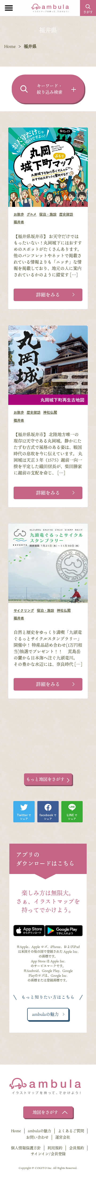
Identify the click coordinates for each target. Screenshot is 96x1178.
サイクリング (24, 611)
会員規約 (76, 1148)
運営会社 (62, 1137)
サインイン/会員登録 (48, 1153)
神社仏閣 (50, 412)
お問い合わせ (37, 1137)
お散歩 (19, 214)
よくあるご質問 (71, 1131)
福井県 (19, 222)
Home (10, 46)
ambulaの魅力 (39, 1131)
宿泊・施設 (48, 214)
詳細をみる (48, 294)
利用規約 (54, 1148)
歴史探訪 (66, 214)
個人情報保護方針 (26, 1148)
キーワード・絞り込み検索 (49, 89)
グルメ (32, 214)
